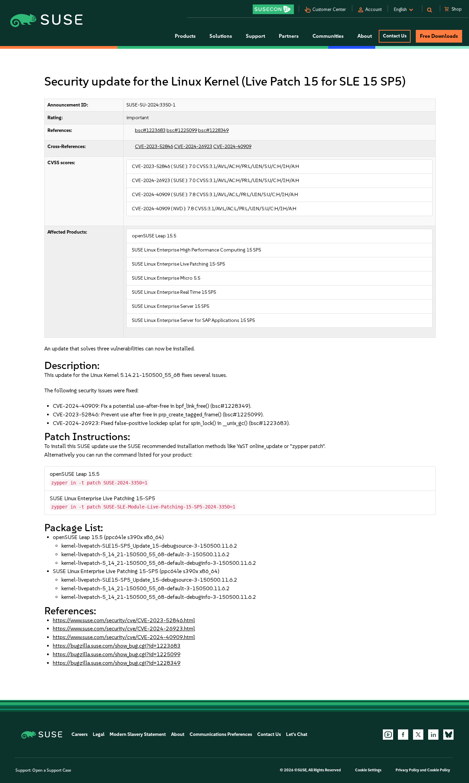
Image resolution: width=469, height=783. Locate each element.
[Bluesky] (448, 734)
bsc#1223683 (150, 130)
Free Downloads (439, 36)
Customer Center (329, 9)
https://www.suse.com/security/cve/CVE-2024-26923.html (124, 628)
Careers (79, 734)
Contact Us (395, 36)
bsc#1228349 (213, 130)
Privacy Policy (407, 770)
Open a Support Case (51, 770)
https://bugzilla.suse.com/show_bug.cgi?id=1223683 (117, 645)
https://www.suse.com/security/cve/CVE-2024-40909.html (124, 637)
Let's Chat (296, 734)
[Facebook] (403, 734)
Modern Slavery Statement (138, 734)
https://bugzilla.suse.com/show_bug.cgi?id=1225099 (117, 654)
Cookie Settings (368, 770)
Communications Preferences (221, 734)
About (177, 734)
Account (373, 9)
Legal (98, 734)
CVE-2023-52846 (154, 146)
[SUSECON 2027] (273, 9)
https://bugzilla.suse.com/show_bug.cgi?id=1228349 (117, 663)
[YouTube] (388, 734)
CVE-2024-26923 (193, 146)
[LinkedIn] (433, 734)
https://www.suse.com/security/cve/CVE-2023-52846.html (124, 620)
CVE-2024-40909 (232, 146)
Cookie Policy (438, 770)
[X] (418, 734)
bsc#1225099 (182, 130)
